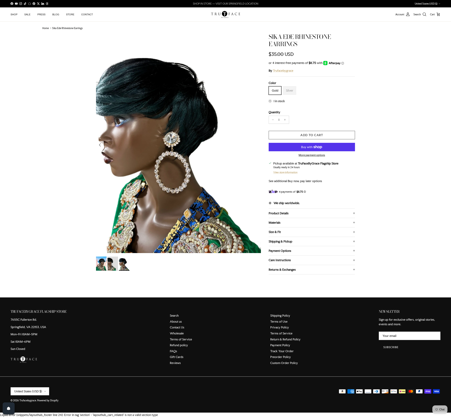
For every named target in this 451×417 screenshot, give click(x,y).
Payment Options (280, 251)
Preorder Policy (280, 357)
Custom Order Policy (284, 363)
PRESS (41, 14)
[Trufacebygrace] (225, 14)
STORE (70, 14)
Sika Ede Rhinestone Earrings (67, 28)
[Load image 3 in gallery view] (178, 143)
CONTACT (87, 14)
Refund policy (179, 345)
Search (174, 315)
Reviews (175, 363)
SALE (27, 14)
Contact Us (177, 327)
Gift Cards (176, 357)
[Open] (9, 408)
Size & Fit (275, 232)
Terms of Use (279, 321)
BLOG (55, 14)
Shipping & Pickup (280, 241)
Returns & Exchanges (282, 269)
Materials (274, 222)
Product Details (279, 213)
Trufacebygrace (283, 70)
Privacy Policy (279, 327)
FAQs (173, 351)
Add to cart (311, 135)
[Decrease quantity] (272, 120)
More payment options (312, 155)
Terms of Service (181, 339)
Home (45, 28)
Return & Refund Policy (285, 339)
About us (176, 321)
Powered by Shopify (47, 400)
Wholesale (177, 333)
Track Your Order (282, 351)
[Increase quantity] (286, 120)
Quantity (274, 112)
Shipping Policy (280, 315)
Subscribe (391, 347)
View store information (285, 172)
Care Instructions (280, 260)
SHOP (14, 14)
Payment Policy (280, 345)
